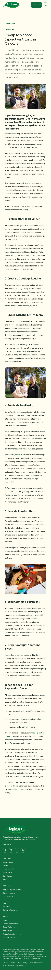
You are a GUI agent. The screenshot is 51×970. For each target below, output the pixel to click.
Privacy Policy (22, 962)
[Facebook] (5, 850)
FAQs (4, 900)
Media (5, 879)
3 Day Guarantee (9, 893)
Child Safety (7, 876)
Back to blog (10, 23)
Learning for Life (8, 869)
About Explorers (8, 862)
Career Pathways (9, 927)
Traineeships (7, 930)
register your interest (15, 789)
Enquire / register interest (12, 889)
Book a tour (36, 5)
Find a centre (7, 873)
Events (5, 866)
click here (14, 786)
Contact (5, 962)
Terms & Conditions (36, 962)
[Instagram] (11, 850)
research (18, 455)
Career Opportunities (10, 924)
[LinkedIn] (23, 850)
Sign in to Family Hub (10, 910)
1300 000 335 (7, 844)
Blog (4, 903)
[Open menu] (45, 4)
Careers (5, 920)
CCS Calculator (8, 896)
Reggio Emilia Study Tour (12, 934)
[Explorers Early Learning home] (11, 5)
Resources (6, 907)
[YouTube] (17, 850)
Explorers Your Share (10, 937)
